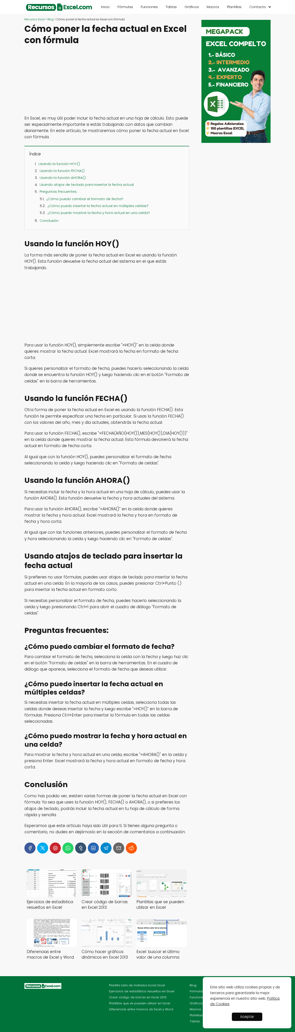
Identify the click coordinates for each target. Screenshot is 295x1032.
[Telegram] (106, 848)
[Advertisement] (106, 81)
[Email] (118, 848)
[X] (42, 848)
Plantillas (234, 6)
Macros (213, 6)
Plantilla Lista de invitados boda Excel (137, 985)
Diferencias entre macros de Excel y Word (141, 1009)
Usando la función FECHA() (62, 170)
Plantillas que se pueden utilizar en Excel (139, 1003)
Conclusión (49, 220)
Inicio (105, 6)
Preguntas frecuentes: (58, 191)
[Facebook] (29, 848)
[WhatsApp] (68, 848)
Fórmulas (125, 6)
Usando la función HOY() (59, 163)
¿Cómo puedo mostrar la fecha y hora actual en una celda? (98, 212)
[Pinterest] (55, 848)
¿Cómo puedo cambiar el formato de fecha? (84, 198)
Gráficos (192, 6)
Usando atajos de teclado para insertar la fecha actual (87, 184)
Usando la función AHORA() (63, 177)
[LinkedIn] (93, 848)
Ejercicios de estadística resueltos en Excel (141, 991)
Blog (193, 985)
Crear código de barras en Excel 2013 (137, 997)
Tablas (171, 6)
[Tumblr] (80, 848)
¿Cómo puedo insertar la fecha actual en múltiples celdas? (97, 205)
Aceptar (247, 1016)
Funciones (149, 6)
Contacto (257, 6)
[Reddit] (131, 848)
